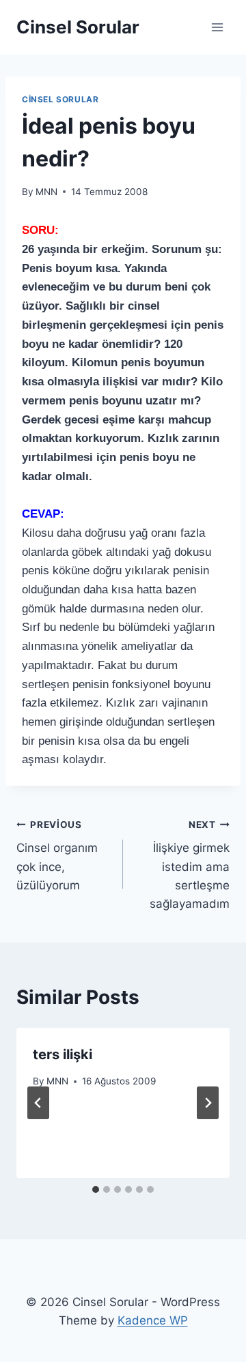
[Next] (208, 1102)
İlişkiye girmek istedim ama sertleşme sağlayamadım (190, 865)
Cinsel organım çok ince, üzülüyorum (57, 855)
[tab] (95, 1189)
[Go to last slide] (38, 1102)
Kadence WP (153, 1320)
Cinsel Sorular (60, 99)
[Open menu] (217, 27)
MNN (46, 191)
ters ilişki (62, 1054)
